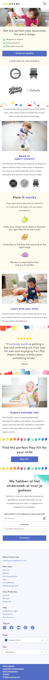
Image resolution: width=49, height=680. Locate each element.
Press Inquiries (8, 617)
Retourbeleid (7, 614)
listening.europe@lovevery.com (14, 561)
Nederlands (9, 652)
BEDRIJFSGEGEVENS (10, 672)
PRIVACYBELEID (8, 666)
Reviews (6, 573)
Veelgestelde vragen (10, 611)
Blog (4, 579)
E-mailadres (24, 524)
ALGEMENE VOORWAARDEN (13, 669)
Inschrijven (24, 538)
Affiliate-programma (10, 586)
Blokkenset (7, 602)
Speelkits (6, 595)
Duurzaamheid (8, 583)
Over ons (6, 570)
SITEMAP (6, 674)
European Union (15, 640)
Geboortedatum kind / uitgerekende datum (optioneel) (24, 514)
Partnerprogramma (10, 576)
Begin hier (24, 459)
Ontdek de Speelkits (25, 53)
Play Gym (6, 598)
